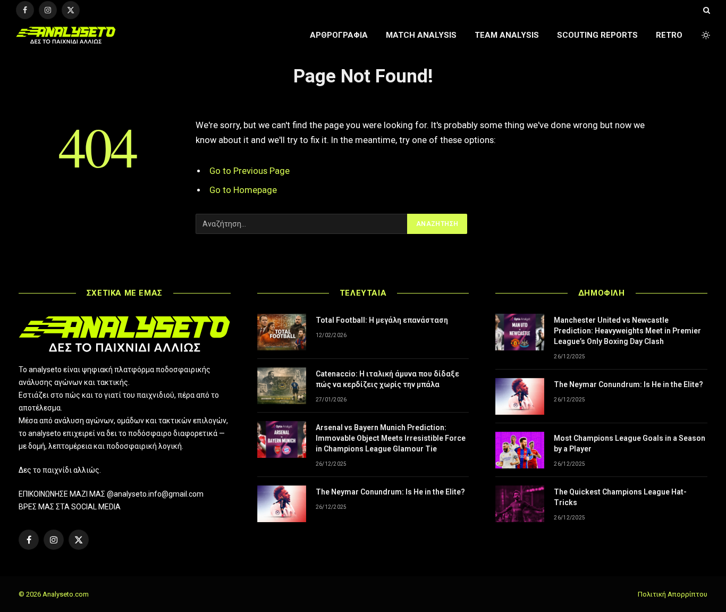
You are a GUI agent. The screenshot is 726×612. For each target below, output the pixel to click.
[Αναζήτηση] (705, 10)
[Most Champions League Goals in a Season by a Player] (519, 450)
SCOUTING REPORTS (597, 35)
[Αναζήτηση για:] (302, 224)
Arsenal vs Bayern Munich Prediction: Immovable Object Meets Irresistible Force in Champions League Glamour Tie (391, 438)
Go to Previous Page (249, 171)
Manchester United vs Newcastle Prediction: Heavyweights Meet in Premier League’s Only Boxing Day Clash (627, 331)
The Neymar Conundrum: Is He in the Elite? (390, 492)
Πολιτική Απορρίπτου (672, 594)
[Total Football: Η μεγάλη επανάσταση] (281, 332)
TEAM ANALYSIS (507, 35)
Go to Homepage (243, 190)
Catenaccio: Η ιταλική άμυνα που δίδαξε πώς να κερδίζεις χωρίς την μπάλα (387, 379)
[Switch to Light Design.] (704, 35)
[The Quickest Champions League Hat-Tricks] (519, 503)
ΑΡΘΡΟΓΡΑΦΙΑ (339, 35)
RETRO (669, 35)
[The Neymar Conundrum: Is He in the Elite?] (281, 503)
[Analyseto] (66, 34)
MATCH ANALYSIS (421, 35)
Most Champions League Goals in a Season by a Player (629, 443)
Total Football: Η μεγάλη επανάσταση (382, 320)
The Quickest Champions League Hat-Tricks (620, 497)
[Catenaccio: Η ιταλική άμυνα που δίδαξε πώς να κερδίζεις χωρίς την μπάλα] (281, 385)
